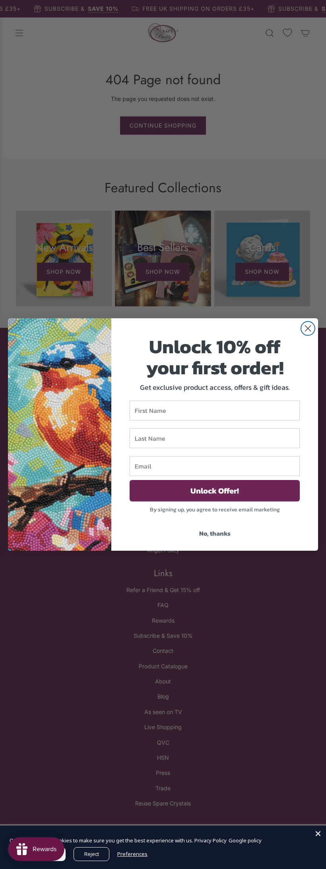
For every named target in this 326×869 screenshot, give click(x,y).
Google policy (245, 840)
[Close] (318, 834)
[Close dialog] (308, 328)
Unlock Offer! (214, 491)
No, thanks (215, 533)
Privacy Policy (210, 840)
